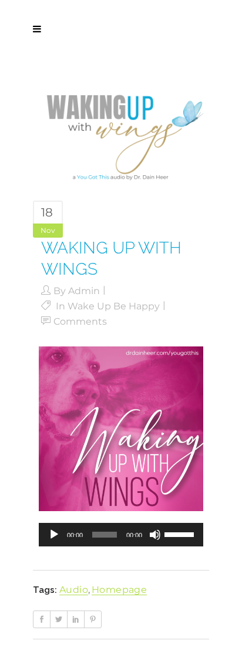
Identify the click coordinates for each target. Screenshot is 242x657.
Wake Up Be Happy (114, 306)
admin (84, 290)
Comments (80, 321)
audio (73, 589)
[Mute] (155, 535)
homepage (119, 589)
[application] (121, 534)
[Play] (54, 535)
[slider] (180, 533)
